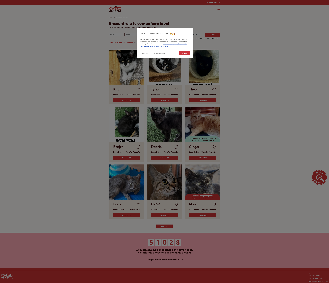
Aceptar (184, 53)
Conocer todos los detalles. (172, 44)
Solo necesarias (159, 53)
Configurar (145, 53)
